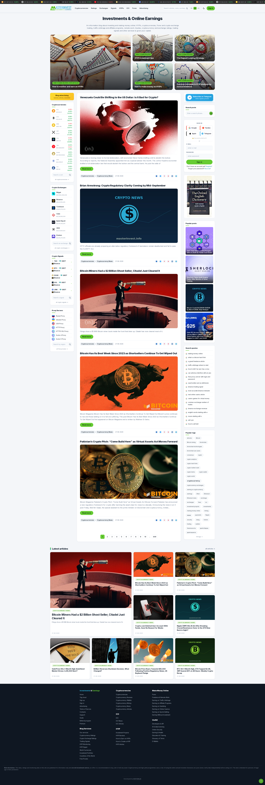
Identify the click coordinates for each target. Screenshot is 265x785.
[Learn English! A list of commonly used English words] (199, 196)
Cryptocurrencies (81, 8)
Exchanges (104, 8)
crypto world (191, 476)
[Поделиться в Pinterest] (168, 176)
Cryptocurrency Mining (123, 703)
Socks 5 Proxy (61, 339)
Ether (198, 494)
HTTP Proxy (60, 327)
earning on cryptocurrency (195, 489)
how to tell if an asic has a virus (198, 369)
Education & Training (159, 735)
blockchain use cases (193, 451)
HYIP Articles (120, 744)
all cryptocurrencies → (62, 179)
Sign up (82, 700)
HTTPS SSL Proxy (62, 331)
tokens (206, 520)
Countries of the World (87, 756)
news (189, 515)
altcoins (189, 438)
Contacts (83, 712)
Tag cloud (83, 697)
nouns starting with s (195, 416)
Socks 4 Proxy (61, 335)
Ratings (94, 8)
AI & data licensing (158, 727)
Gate (58, 214)
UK (198, 8)
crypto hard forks (192, 463)
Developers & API (158, 724)
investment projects (193, 506)
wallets (198, 524)
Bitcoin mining (191, 442)
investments (207, 506)
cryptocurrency (193, 481)
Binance (59, 199)
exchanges (190, 502)
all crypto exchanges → (62, 248)
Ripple (207, 515)
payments (198, 515)
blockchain (203, 442)
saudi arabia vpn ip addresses (198, 383)
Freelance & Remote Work (160, 697)
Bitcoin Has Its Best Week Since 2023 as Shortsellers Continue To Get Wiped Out (128, 353)
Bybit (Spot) (60, 221)
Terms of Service (85, 709)
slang (197, 520)
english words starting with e (197, 412)
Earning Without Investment (161, 715)
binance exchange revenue (197, 408)
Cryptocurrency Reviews (124, 697)
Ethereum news (191, 498)
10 (145, 537)
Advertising (144, 8)
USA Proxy (59, 323)
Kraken (59, 235)
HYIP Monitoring (85, 744)
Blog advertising (62, 96)
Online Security (157, 730)
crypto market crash (193, 467)
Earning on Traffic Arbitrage (161, 700)
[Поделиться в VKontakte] (172, 176)
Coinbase (60, 207)
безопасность (191, 528)
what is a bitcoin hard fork (197, 357)
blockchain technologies (194, 446)
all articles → (210, 549)
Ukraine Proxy (61, 320)
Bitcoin (198, 438)
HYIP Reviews (120, 735)
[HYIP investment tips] (153, 48)
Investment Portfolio (86, 753)
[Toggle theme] (204, 8)
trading (189, 524)
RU (192, 8)
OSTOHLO (137, 779)
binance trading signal (195, 387)
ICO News (119, 721)
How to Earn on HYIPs (123, 738)
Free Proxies (84, 759)
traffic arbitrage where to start (198, 365)
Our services (84, 732)
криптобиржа (204, 528)
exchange (204, 498)
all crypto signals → (62, 302)
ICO (128, 8)
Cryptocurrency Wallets (124, 700)
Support (82, 715)
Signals (113, 8)
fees (199, 502)
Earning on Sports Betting (160, 712)
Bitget (58, 192)
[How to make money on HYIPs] (153, 76)
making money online (195, 353)
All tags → (199, 536)
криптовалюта (191, 532)
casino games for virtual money (198, 398)
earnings (189, 494)
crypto (200, 455)
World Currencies (85, 750)
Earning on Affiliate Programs (161, 703)
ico (206, 502)
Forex (134, 8)
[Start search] (211, 113)
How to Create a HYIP (123, 741)
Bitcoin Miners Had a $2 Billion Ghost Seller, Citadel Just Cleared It (120, 270)
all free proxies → (62, 349)
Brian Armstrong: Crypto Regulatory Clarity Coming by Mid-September (123, 185)
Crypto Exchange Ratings (88, 738)
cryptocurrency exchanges (195, 485)
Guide (82, 718)
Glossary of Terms (158, 738)
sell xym (191, 420)
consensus (190, 455)
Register (209, 166)
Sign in (210, 8)
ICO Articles (120, 724)
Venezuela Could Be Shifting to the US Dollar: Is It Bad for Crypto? (119, 97)
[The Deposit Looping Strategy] (195, 48)
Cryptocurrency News (105, 176)
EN (195, 8)
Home (82, 694)
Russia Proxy (60, 316)
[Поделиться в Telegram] (176, 176)
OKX (58, 228)
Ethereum (207, 494)
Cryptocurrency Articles (124, 709)
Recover (207, 168)
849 (154, 537)
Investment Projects (122, 733)
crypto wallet (203, 472)
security (189, 520)
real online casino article (196, 394)
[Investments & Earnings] (60, 8)
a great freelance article (196, 361)
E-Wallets (155, 741)
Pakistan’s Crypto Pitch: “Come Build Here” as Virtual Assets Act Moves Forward (128, 441)
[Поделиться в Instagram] (164, 176)
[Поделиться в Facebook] (156, 176)
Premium (82, 724)
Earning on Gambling (159, 706)
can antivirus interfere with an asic (199, 373)
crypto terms (191, 472)
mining (206, 511)
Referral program (85, 721)
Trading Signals (85, 741)
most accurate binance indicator (199, 391)
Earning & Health (157, 732)
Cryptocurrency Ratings (87, 735)
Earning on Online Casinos (161, 709)
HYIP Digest (83, 747)
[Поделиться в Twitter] (160, 176)
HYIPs (121, 8)
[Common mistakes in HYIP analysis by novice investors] (195, 76)
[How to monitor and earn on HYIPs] (90, 62)
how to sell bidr (193, 424)
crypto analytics (192, 459)
